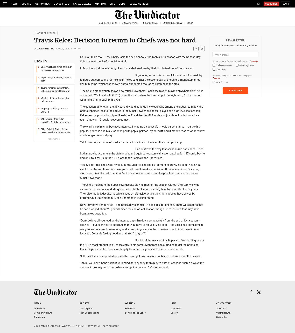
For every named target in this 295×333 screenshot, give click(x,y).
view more (53, 139)
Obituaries (42, 3)
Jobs (122, 3)
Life (112, 3)
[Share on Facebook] (196, 49)
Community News (43, 313)
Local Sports (86, 308)
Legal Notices (139, 3)
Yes (218, 82)
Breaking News (246, 65)
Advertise (221, 308)
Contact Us (223, 303)
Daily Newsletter (224, 65)
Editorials (130, 308)
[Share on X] (202, 49)
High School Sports (89, 313)
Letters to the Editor (135, 313)
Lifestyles (176, 308)
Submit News (150, 23)
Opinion (100, 3)
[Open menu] (5, 4)
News (14, 3)
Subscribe (271, 4)
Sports (26, 3)
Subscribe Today (172, 23)
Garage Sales (82, 3)
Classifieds (61, 3)
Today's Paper (130, 23)
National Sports (46, 33)
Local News (40, 308)
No (226, 82)
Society (174, 313)
